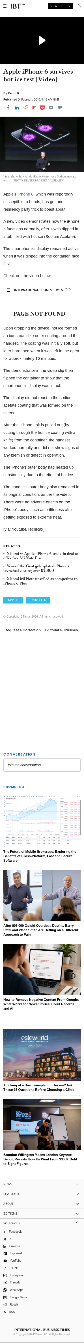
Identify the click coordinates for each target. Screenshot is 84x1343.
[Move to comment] (60, 107)
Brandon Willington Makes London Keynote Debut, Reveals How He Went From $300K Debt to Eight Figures (40, 1159)
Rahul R (13, 93)
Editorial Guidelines (61, 630)
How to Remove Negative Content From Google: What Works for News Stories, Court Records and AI (41, 1004)
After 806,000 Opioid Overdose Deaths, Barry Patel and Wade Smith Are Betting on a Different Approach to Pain (40, 930)
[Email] (51, 107)
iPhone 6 (25, 194)
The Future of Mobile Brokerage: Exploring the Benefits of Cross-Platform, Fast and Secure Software (39, 856)
